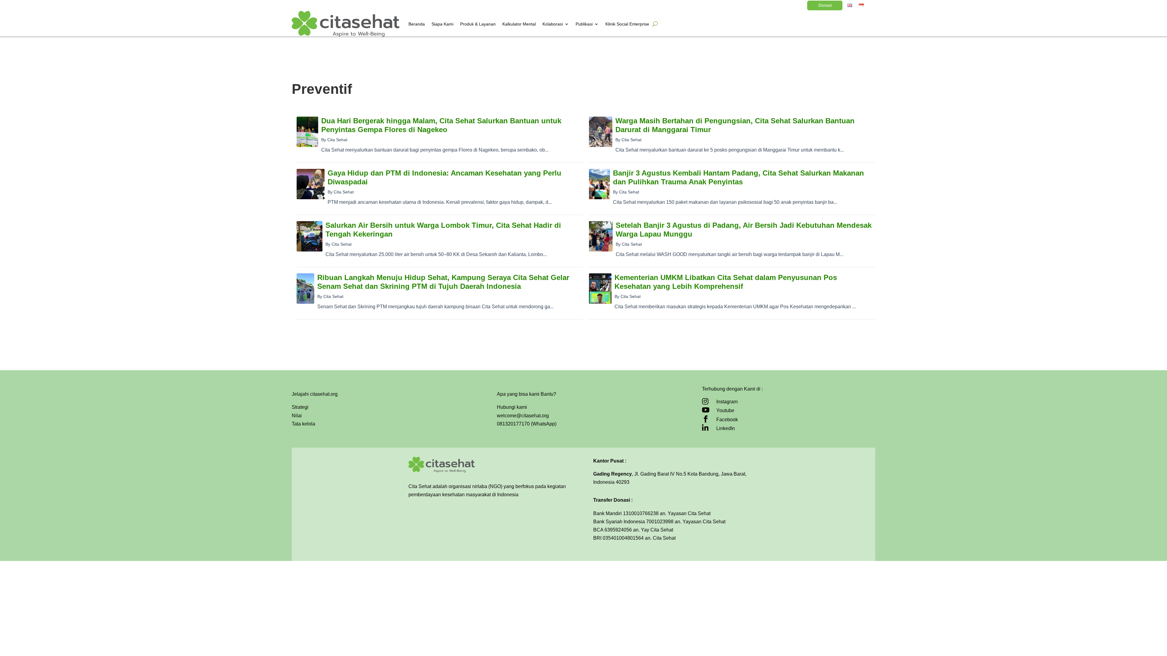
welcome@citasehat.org (523, 415)
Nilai (297, 415)
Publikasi (584, 24)
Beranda (416, 24)
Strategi (300, 407)
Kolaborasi (552, 24)
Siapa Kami (442, 24)
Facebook (727, 419)
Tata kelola (303, 423)
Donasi (825, 5)
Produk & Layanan (478, 24)
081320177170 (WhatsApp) (526, 423)
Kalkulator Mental (519, 24)
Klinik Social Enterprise (627, 24)
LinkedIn (725, 428)
